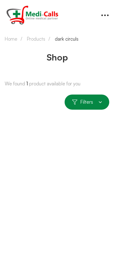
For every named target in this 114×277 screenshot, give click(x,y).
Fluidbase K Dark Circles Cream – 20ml (56, 234)
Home (11, 39)
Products (36, 39)
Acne (11, 224)
